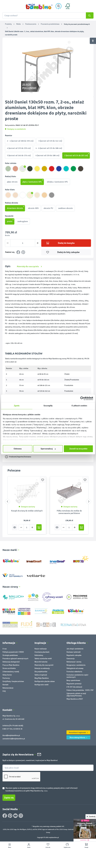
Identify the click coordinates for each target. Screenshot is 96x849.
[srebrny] (23, 169)
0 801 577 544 (7, 729)
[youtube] (15, 815)
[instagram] (21, 815)
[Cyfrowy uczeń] (52, 597)
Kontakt (5, 685)
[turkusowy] (66, 169)
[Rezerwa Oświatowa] (73, 624)
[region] (48, 67)
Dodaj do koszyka (66, 243)
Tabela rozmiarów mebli (43, 658)
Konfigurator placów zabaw (44, 681)
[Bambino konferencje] (76, 611)
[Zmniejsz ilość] (7, 243)
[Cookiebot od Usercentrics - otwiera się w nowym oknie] (82, 398)
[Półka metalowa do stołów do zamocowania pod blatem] (69, 491)
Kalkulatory (38, 655)
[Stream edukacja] (8, 611)
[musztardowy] (44, 169)
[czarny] (81, 169)
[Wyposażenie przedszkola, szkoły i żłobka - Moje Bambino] (38, 6)
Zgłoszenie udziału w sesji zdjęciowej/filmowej (76, 694)
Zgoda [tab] (17, 406)
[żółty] (37, 169)
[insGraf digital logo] (59, 560)
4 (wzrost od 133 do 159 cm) (19, 148)
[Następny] (88, 501)
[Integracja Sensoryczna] (33, 597)
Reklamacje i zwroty (73, 662)
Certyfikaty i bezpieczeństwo (13, 681)
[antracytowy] (30, 169)
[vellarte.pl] (36, 574)
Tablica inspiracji (40, 675)
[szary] (51, 195)
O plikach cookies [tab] (79, 406)
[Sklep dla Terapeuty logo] (12, 574)
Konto (28, 847)
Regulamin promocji (73, 684)
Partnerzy (6, 678)
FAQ (4, 691)
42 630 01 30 (17, 729)
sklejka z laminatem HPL (57, 182)
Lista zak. (48, 847)
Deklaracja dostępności (11, 662)
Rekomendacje (7, 688)
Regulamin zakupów (73, 655)
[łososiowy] (15, 169)
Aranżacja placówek (41, 652)
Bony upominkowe (73, 680)
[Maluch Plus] (13, 597)
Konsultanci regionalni (77, 732)
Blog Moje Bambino (41, 678)
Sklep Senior (7, 675)
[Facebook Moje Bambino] (4, 815)
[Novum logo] (82, 560)
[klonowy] (30, 195)
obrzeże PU (48, 208)
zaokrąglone (22, 221)
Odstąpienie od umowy (74, 668)
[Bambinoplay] (41, 611)
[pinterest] (10, 815)
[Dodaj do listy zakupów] (43, 480)
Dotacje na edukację (42, 668)
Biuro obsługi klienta (78, 737)
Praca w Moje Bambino (10, 665)
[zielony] (73, 169)
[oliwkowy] (8, 169)
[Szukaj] (90, 15)
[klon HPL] (15, 195)
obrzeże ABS (33, 208)
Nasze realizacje (40, 649)
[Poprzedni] (7, 501)
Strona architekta (9, 668)
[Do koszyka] (39, 527)
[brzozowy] (37, 195)
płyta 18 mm (12, 182)
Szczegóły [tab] (48, 406)
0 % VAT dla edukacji (74, 687)
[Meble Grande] (46, 624)
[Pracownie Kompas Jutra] (77, 597)
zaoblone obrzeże (65, 208)
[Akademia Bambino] (58, 611)
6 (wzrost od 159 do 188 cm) (47, 155)
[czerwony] (51, 169)
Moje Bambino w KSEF (74, 699)
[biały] (23, 195)
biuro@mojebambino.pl (11, 735)
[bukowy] (44, 195)
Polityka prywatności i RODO (13, 652)
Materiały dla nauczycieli (43, 665)
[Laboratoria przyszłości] (24, 611)
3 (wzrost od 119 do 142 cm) (50, 141)
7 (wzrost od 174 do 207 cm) (76, 155)
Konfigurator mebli (41, 685)
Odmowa (18, 449)
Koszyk (86, 847)
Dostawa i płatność (73, 652)
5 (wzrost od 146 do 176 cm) (19, 155)
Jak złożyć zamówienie (74, 649)
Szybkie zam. (67, 847)
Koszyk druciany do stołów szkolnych (27, 511)
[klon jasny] (8, 195)
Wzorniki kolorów (40, 662)
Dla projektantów (40, 672)
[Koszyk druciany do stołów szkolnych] (27, 491)
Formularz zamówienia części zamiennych (77, 676)
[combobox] (48, 15)
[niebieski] (59, 169)
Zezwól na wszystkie (78, 449)
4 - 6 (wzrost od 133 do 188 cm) (49, 148)
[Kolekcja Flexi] (26, 624)
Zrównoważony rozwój (10, 672)
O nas (4, 649)
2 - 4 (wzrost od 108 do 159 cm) (20, 141)
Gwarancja (70, 658)
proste (9, 221)
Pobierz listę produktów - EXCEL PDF (80, 690)
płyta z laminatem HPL (32, 182)
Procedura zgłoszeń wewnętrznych (15, 658)
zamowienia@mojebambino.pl (13, 739)
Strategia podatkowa (10, 655)
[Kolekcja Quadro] (10, 624)
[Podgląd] (15, 527)
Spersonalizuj (47, 449)
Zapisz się (9, 797)
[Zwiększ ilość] (37, 243)
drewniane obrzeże (15, 208)
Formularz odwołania (74, 672)
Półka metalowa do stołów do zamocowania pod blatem (69, 512)
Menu (9, 847)
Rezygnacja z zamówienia (75, 665)
